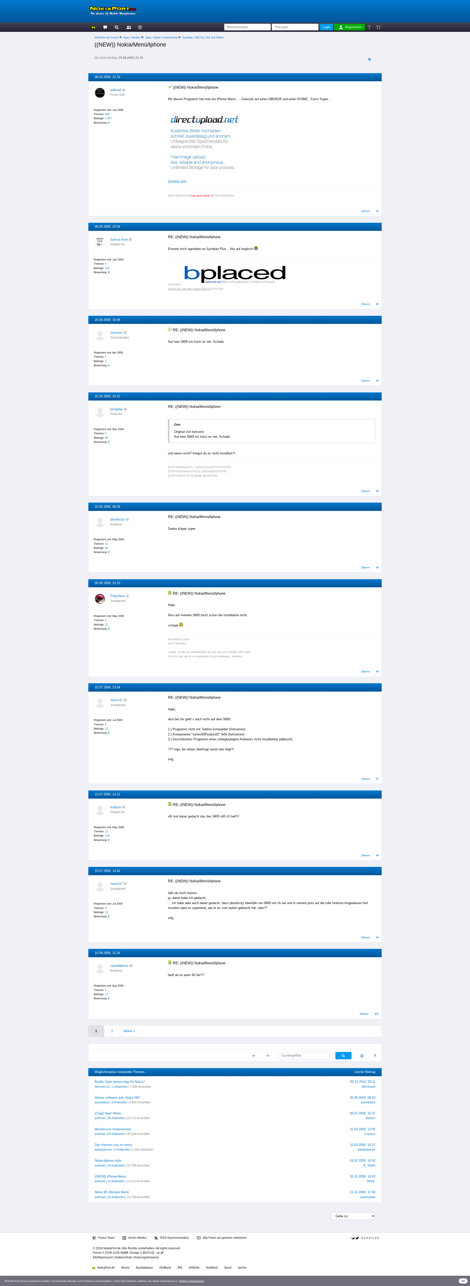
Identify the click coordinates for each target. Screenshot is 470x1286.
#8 (377, 855)
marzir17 (116, 700)
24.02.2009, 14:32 (362, 1160)
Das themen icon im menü (113, 1145)
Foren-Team (106, 1237)
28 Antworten (116, 1118)
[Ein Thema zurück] (254, 1055)
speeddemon (119, 965)
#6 (377, 671)
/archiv (242, 1267)
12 (106, 728)
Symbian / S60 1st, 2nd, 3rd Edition (203, 37)
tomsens (116, 332)
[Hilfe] (140, 27)
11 (106, 543)
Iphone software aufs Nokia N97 (117, 1097)
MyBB (124, 1252)
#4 (377, 491)
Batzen (370, 1118)
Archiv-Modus (137, 1237)
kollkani (115, 807)
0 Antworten (122, 1149)
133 (107, 835)
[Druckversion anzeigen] (362, 1055)
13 (106, 831)
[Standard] (370, 27)
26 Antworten (116, 1197)
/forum (125, 1267)
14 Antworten (116, 1181)
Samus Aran (119, 239)
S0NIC (370, 1181)
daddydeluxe (103, 1149)
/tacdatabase (144, 1267)
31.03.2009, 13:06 (362, 1129)
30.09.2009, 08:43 (362, 1097)
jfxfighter (116, 409)
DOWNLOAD (177, 182)
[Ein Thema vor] (267, 1055)
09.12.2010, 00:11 (362, 1082)
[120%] (378, 27)
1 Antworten (120, 1086)
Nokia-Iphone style (108, 1160)
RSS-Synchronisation (174, 1237)
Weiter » (129, 1031)
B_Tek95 (369, 1165)
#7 (377, 778)
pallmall (115, 90)
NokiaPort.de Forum (106, 37)
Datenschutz (123, 1257)
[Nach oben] (375, 1055)
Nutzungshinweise (146, 1257)
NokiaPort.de (106, 1267)
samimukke (367, 1197)
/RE (179, 1267)
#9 (377, 937)
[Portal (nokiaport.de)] (93, 27)
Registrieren (353, 27)
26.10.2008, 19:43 (362, 1176)
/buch (228, 1267)
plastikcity (117, 519)
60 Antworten (116, 1134)
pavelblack (102, 1102)
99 (106, 437)
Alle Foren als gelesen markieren (224, 1237)
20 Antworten (116, 1165)
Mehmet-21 (102, 1086)
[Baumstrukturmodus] (369, 59)
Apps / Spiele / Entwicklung (161, 37)
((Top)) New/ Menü (108, 1113)
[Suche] (116, 27)
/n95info (194, 1267)
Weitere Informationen (191, 1281)
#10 (377, 1013)
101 (107, 268)
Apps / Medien (131, 37)
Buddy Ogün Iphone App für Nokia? (120, 1082)
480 (107, 114)
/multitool (212, 1267)
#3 (377, 380)
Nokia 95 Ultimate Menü (112, 1192)
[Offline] (123, 90)
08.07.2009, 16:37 (362, 1113)
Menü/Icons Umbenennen (113, 1129)
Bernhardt (368, 1086)
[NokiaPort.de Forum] (105, 27)
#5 (377, 567)
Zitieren (365, 211)
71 (106, 994)
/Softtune (165, 1267)
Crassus (369, 1134)
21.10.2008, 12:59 (362, 1192)
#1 (377, 211)
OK (463, 1281)
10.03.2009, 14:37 (362, 1145)
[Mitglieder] (128, 27)
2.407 (108, 118)
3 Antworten (119, 1102)
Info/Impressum (103, 1257)
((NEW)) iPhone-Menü (110, 1176)
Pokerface (117, 596)
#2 (377, 304)
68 (106, 547)
